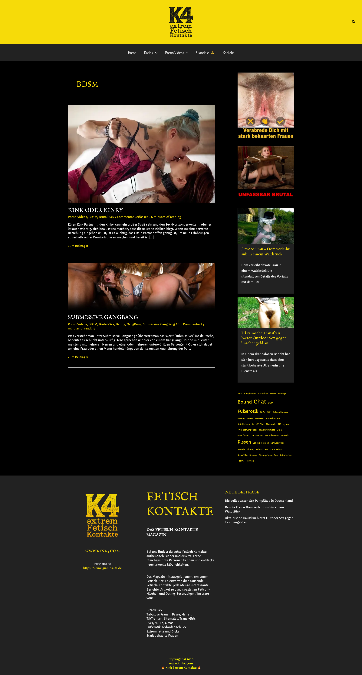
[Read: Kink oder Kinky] (141, 153)
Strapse (253, 455)
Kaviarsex (260, 418)
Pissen (244, 442)
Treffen (250, 461)
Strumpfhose (265, 455)
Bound (245, 402)
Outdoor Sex (257, 435)
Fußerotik (248, 411)
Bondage (282, 393)
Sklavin (259, 449)
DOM (270, 403)
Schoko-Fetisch (261, 443)
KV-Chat (260, 424)
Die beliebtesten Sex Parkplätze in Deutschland (259, 501)
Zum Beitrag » (78, 246)
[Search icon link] (353, 22)
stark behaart (276, 449)
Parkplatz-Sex (272, 435)
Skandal (241, 449)
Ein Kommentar (189, 324)
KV (253, 424)
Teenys (241, 461)
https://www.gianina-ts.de (102, 568)
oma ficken (243, 435)
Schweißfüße (277, 443)
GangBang (134, 324)
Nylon (286, 424)
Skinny (250, 449)
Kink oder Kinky (95, 210)
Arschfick (263, 393)
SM (266, 449)
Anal (240, 393)
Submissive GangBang (103, 317)
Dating (120, 324)
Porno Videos (77, 217)
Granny (241, 418)
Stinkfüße (243, 455)
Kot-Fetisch (244, 424)
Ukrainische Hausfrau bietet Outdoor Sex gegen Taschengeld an (264, 338)
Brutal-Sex (106, 217)
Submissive (285, 455)
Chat (260, 401)
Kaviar (250, 418)
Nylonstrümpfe (267, 430)
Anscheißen (250, 393)
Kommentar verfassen (133, 217)
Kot (279, 418)
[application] (155, 52)
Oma (279, 430)
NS (279, 424)
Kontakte (270, 418)
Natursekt (271, 424)
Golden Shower (280, 412)
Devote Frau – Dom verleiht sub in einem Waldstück (265, 252)
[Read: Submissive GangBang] (141, 286)
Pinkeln (285, 435)
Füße (262, 412)
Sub (276, 455)
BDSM (93, 217)
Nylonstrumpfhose (247, 430)
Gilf (269, 412)
